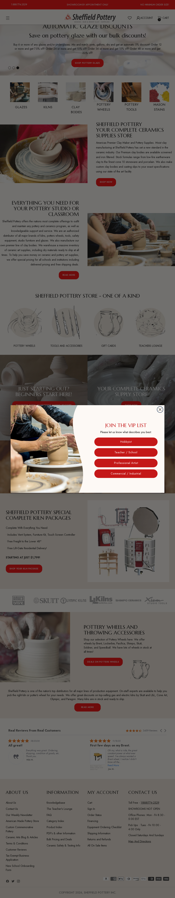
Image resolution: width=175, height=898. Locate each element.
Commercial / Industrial (126, 474)
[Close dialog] (160, 410)
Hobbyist (126, 442)
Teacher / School (126, 452)
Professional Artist (126, 463)
